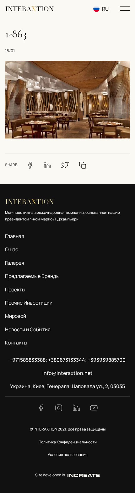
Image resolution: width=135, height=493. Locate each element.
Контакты (16, 342)
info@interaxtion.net (67, 373)
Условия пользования (68, 454)
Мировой (15, 315)
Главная (14, 236)
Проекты (15, 289)
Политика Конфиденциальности (68, 442)
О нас (11, 249)
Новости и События (28, 329)
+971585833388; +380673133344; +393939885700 (67, 359)
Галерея (14, 262)
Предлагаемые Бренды (32, 276)
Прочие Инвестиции (28, 302)
